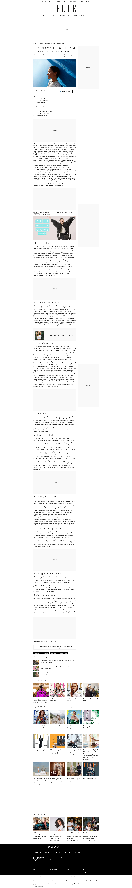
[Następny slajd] (98, 824)
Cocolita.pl (35, 872)
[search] (89, 16)
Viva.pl (84, 867)
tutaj (43, 886)
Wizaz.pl (84, 869)
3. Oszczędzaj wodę (40, 102)
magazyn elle (63, 653)
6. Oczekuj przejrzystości (41, 109)
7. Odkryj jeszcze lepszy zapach (43, 111)
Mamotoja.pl (52, 867)
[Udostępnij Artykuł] (74, 91)
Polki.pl (68, 867)
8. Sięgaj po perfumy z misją (42, 113)
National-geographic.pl (54, 872)
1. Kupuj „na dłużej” (40, 98)
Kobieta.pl (68, 869)
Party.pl (35, 867)
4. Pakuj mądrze (39, 105)
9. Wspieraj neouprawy (41, 115)
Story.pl (84, 872)
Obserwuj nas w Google (66, 91)
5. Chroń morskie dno (41, 107)
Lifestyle (37, 653)
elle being (53, 653)
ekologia (45, 653)
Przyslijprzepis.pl (70, 872)
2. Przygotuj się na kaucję (41, 100)
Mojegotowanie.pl (53, 869)
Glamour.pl (35, 869)
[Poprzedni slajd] (34, 824)
